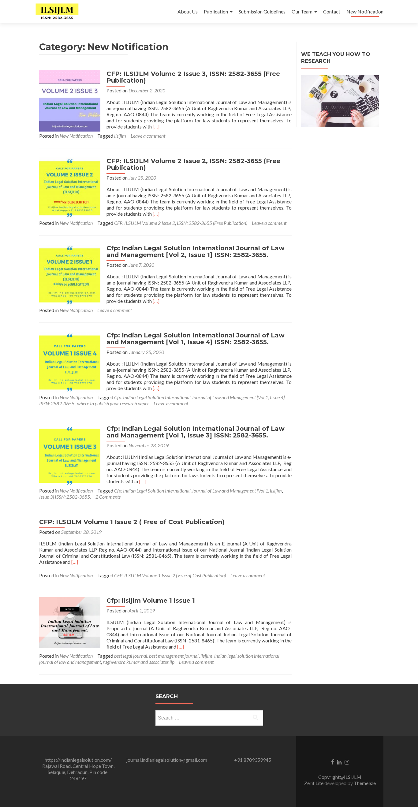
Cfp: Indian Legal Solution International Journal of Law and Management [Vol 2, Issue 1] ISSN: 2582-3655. (195, 251)
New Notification (364, 11)
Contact (331, 11)
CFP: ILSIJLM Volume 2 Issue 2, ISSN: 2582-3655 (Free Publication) (193, 164)
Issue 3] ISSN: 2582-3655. (65, 497)
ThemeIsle (365, 783)
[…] (156, 126)
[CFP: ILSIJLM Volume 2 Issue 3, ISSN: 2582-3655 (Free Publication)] (69, 100)
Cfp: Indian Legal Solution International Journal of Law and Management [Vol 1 (191, 397)
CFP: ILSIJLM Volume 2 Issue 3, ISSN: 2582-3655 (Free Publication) (193, 77)
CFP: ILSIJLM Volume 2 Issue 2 (144, 223)
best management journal (174, 656)
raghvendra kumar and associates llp (138, 662)
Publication (216, 11)
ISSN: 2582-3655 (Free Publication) (212, 223)
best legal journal (130, 656)
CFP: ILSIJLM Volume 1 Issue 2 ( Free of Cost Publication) (132, 522)
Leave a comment (148, 136)
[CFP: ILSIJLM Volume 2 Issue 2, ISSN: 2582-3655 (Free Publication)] (69, 187)
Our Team (302, 11)
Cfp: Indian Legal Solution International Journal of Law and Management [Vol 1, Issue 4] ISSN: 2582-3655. (195, 339)
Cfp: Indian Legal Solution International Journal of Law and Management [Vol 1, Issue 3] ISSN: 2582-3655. (195, 432)
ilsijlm (120, 136)
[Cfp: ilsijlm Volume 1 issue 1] (69, 622)
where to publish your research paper (113, 403)
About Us (187, 11)
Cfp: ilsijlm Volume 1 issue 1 (150, 600)
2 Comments (108, 497)
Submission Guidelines (262, 11)
